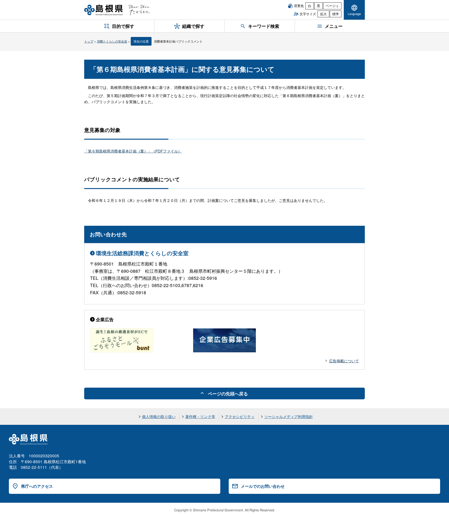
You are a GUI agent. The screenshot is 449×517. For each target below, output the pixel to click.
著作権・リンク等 (200, 416)
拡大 (323, 13)
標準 (335, 13)
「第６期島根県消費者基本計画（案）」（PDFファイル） (133, 151)
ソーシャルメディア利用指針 (288, 416)
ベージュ (332, 5)
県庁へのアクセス (37, 486)
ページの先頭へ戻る (228, 393)
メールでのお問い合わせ (263, 486)
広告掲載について (344, 361)
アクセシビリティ (240, 416)
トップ (88, 41)
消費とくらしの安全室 (112, 41)
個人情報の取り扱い (159, 416)
